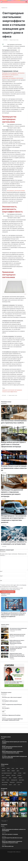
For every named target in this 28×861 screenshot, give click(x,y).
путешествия (4, 784)
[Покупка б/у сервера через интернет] (14, 799)
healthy (8, 768)
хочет (19, 784)
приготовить (21, 779)
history (13, 768)
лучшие (19, 773)
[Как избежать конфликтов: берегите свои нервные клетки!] (5, 809)
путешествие (19, 782)
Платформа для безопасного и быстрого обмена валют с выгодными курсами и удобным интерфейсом (13, 614)
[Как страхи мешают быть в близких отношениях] (14, 804)
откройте (15, 777)
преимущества (14, 779)
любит (24, 773)
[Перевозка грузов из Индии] (5, 814)
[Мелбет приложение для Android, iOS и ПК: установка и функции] (5, 636)
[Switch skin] (24, 2)
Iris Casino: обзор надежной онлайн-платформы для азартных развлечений (18, 648)
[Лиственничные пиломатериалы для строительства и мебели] (5, 630)
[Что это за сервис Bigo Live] (5, 794)
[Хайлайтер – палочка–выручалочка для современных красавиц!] (14, 809)
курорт (15, 773)
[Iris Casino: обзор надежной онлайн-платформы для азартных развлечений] (5, 648)
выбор (8, 770)
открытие (20, 777)
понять (8, 779)
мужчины (13, 775)
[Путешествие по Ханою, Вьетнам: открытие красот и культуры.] (23, 814)
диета (18, 770)
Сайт (1, 580)
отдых (10, 777)
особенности (4, 777)
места (3, 775)
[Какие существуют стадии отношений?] (5, 799)
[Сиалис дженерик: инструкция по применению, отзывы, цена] (23, 809)
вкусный (21, 768)
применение (12, 782)
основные (19, 775)
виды (17, 768)
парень (3, 779)
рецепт (10, 784)
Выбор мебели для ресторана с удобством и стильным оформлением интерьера (17, 642)
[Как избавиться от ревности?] (5, 804)
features (3, 768)
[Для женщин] (4, 1)
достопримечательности (7, 773)
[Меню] (26, 2)
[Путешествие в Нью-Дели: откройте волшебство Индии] (14, 814)
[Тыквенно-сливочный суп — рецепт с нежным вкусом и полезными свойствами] (14, 794)
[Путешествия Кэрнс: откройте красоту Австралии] (23, 794)
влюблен (3, 770)
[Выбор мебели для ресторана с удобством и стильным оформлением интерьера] (5, 642)
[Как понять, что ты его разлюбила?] (23, 804)
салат (15, 784)
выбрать (13, 770)
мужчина (8, 775)
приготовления (5, 782)
